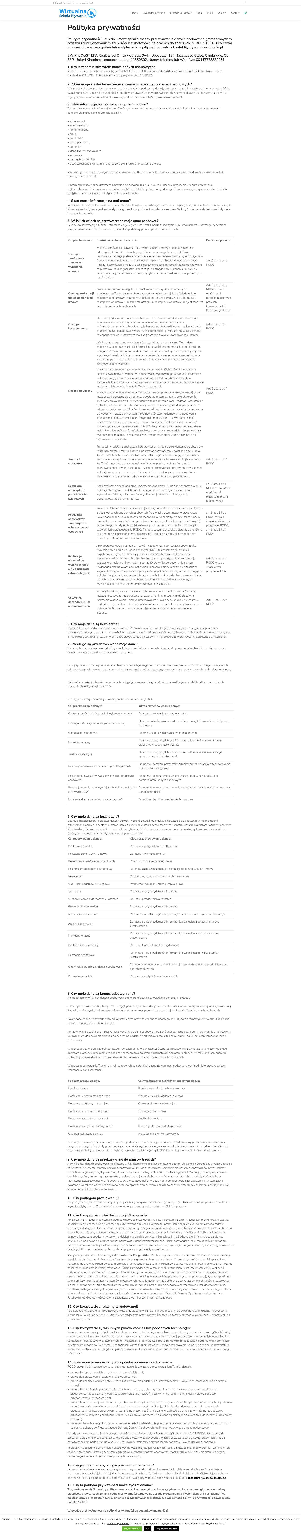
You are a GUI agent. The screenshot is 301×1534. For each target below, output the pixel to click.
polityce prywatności (118, 1523)
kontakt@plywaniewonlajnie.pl (206, 1478)
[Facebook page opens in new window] (245, 3)
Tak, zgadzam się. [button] (132, 1528)
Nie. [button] (148, 1528)
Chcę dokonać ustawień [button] (166, 1528)
